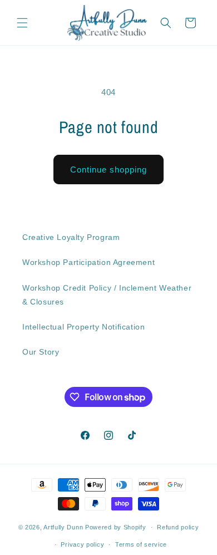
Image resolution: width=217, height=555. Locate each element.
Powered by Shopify (115, 527)
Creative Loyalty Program (71, 237)
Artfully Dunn (63, 527)
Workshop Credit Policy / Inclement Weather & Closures (106, 294)
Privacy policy (82, 544)
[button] (22, 23)
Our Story (40, 351)
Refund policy (178, 527)
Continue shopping (108, 169)
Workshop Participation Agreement (88, 262)
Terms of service (141, 544)
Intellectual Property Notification (83, 326)
